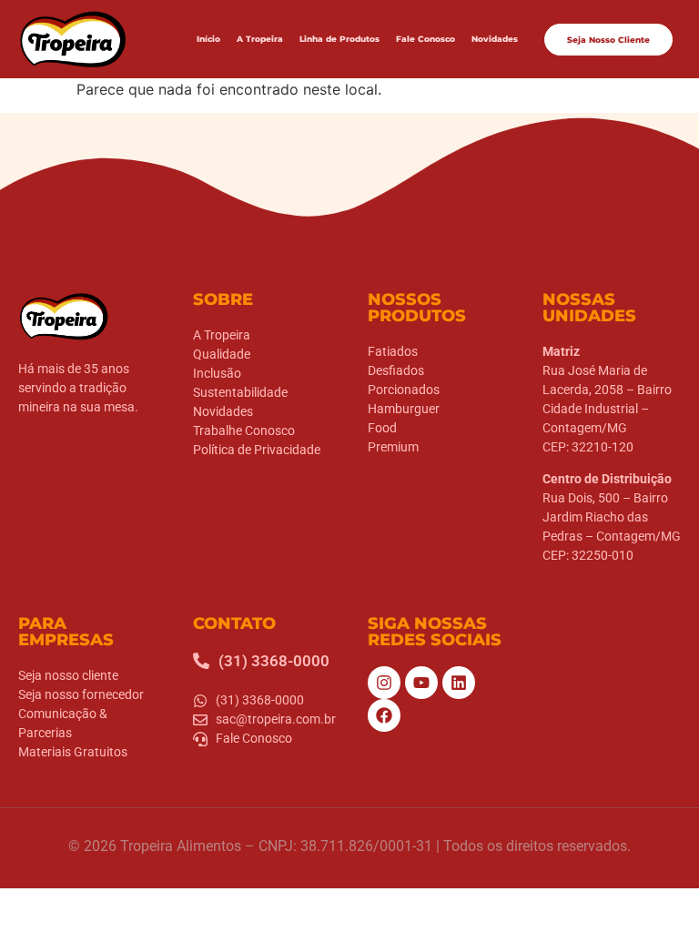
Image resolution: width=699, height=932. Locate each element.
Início (208, 39)
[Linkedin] (458, 682)
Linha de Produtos (339, 39)
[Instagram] (384, 682)
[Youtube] (421, 682)
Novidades (494, 39)
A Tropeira (260, 39)
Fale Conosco (425, 39)
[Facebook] (384, 715)
